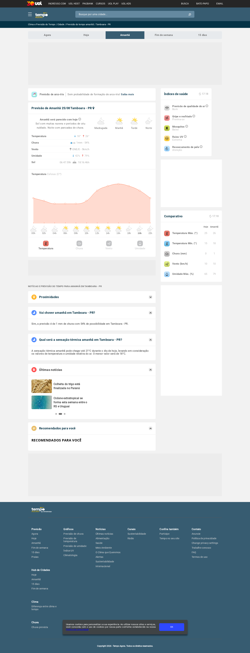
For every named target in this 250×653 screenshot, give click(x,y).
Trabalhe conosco (201, 547)
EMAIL (219, 3)
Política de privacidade (77, 629)
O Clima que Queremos (108, 552)
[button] (56, 414)
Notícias (101, 529)
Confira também (169, 529)
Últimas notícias (104, 533)
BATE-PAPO (202, 3)
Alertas (99, 557)
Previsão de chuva (73, 533)
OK (171, 627)
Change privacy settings (205, 543)
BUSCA (185, 3)
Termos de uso (200, 557)
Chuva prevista (39, 627)
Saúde (99, 543)
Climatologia (70, 555)
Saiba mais (127, 94)
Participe (164, 533)
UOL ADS (126, 3)
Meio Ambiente (104, 547)
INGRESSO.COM (57, 3)
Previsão (36, 529)
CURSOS (100, 3)
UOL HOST (74, 3)
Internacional (103, 566)
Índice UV (68, 550)
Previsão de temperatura (70, 540)
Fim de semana (164, 35)
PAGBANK (87, 3)
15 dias (202, 35)
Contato (196, 529)
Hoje (86, 35)
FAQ (194, 552)
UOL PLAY (113, 3)
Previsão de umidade (74, 546)
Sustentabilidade (105, 561)
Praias (35, 557)
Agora (47, 35)
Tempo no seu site (169, 538)
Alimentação (102, 538)
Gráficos (68, 529)
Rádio (131, 538)
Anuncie (196, 533)
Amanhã (125, 35)
